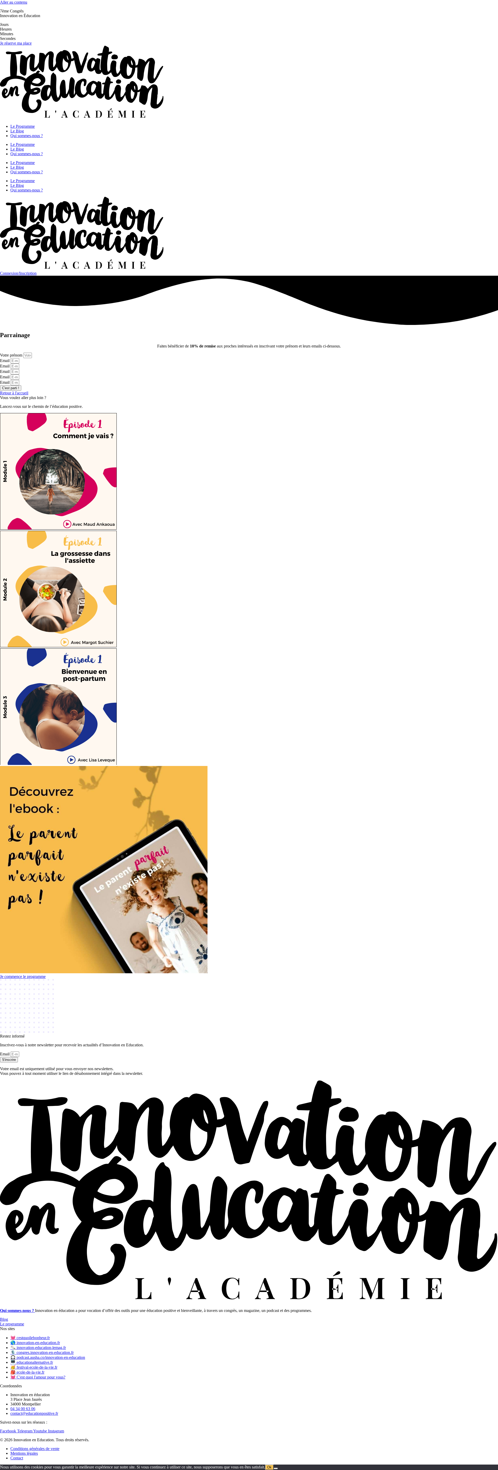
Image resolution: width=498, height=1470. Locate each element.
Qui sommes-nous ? (26, 135)
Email (5, 360)
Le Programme (22, 126)
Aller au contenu (13, 2)
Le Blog (17, 131)
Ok (269, 1467)
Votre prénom (11, 355)
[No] (276, 1468)
